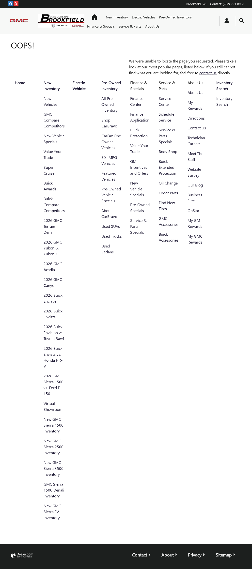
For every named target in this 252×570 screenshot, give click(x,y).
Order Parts (168, 192)
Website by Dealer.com (22, 555)
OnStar (193, 210)
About (167, 555)
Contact (139, 555)
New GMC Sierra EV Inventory (52, 511)
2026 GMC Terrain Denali (53, 226)
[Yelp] (16, 3)
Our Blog (195, 184)
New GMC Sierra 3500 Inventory (53, 468)
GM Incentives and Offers (139, 167)
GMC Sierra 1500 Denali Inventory (54, 489)
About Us (152, 26)
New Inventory (117, 17)
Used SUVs (110, 226)
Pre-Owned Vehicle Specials (111, 194)
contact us (208, 72)
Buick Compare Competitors (54, 204)
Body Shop (168, 151)
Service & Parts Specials (138, 226)
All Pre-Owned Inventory (109, 104)
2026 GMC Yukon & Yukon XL (53, 247)
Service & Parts (130, 26)
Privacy (195, 555)
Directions (196, 118)
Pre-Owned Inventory (175, 17)
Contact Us (197, 127)
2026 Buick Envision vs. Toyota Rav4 (54, 332)
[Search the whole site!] (241, 20)
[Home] (19, 21)
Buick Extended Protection (167, 167)
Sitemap (224, 555)
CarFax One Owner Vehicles (111, 141)
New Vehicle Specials (137, 188)
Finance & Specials (101, 26)
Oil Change (168, 182)
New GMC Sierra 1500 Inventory (53, 424)
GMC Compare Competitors (54, 119)
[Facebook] (10, 3)
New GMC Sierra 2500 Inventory (53, 446)
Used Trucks (111, 236)
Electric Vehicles (143, 17)
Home (20, 82)
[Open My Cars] (225, 21)
